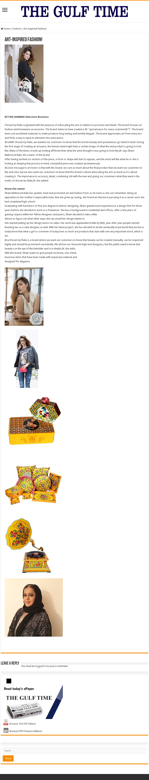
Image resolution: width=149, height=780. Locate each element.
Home (6, 28)
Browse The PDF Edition (23, 723)
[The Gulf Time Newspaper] (74, 10)
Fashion (17, 28)
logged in (40, 666)
